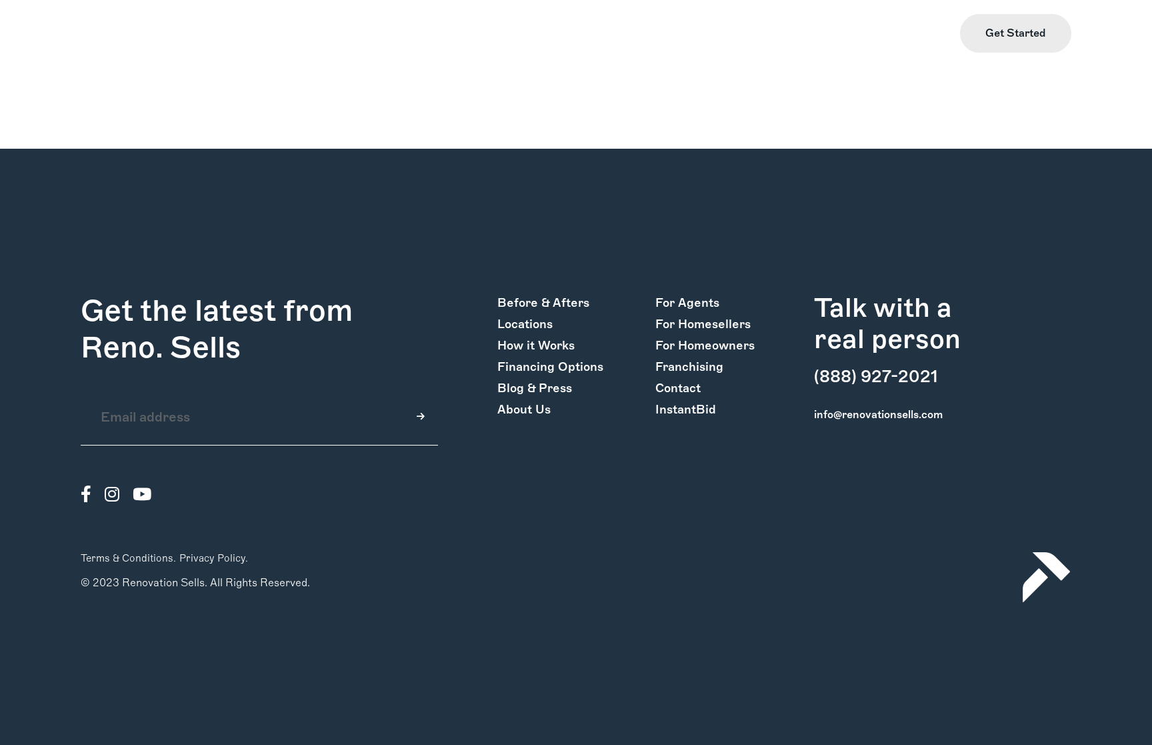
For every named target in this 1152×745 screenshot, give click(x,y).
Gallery (181, 33)
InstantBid (685, 409)
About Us (524, 409)
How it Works (115, 33)
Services (234, 33)
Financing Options (550, 366)
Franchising (689, 366)
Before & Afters (543, 302)
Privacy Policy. (213, 558)
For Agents (687, 302)
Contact (678, 388)
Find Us (854, 33)
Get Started (1015, 33)
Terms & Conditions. (128, 558)
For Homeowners (705, 345)
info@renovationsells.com (878, 414)
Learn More (917, 33)
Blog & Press (534, 388)
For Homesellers (703, 324)
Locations (525, 324)
